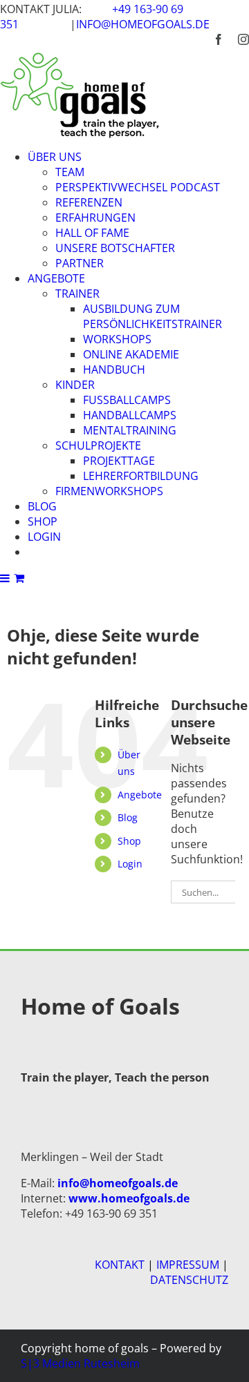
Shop (129, 840)
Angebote (140, 794)
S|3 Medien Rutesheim (80, 1363)
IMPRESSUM (187, 1264)
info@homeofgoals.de (143, 24)
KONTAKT (120, 1264)
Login (130, 863)
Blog (128, 817)
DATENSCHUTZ (189, 1279)
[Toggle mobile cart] (19, 578)
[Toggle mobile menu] (5, 578)
